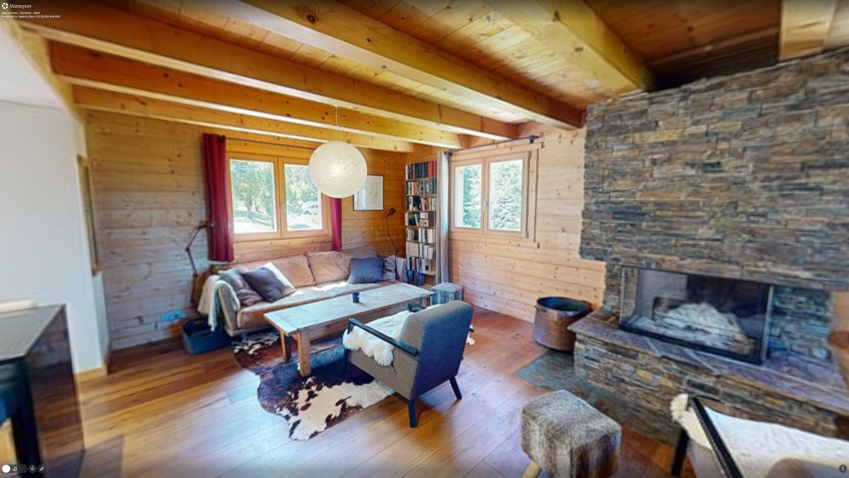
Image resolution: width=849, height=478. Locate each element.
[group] (14, 469)
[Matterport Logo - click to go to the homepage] (16, 6)
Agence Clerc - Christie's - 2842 (21, 13)
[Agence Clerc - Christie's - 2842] (424, 239)
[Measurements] (42, 469)
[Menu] (843, 469)
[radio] (6, 469)
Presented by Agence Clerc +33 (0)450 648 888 (31, 16)
